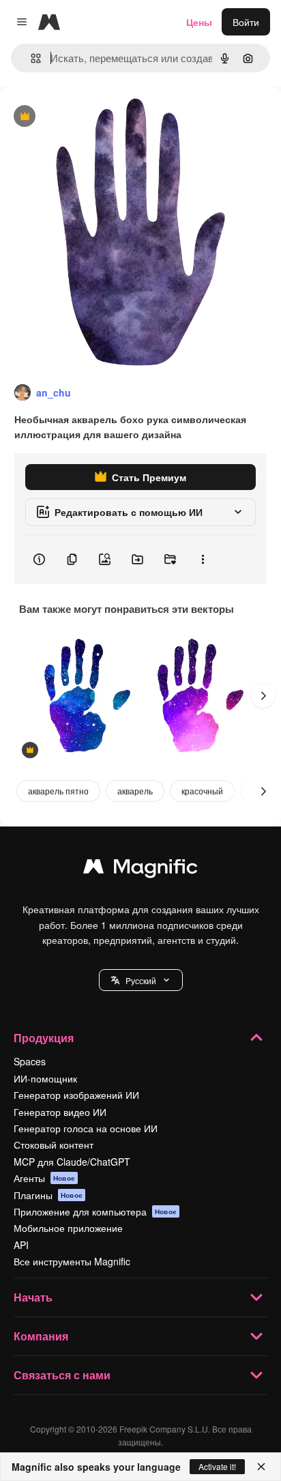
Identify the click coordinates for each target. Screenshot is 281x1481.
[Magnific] (140, 869)
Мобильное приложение (68, 1228)
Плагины (48, 1195)
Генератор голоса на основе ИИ (86, 1128)
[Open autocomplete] (30, 58)
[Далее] (263, 695)
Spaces (30, 1061)
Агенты (44, 1178)
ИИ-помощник (45, 1078)
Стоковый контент (53, 1144)
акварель (135, 790)
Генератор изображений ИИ (76, 1095)
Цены (199, 22)
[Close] (261, 1466)
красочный (202, 790)
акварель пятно (58, 790)
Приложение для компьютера (95, 1211)
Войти (246, 22)
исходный (91, 117)
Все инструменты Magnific (72, 1261)
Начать (33, 1297)
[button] (141, 980)
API (21, 1245)
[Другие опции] (202, 559)
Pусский (140, 980)
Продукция (44, 1038)
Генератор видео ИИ (60, 1112)
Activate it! (217, 1466)
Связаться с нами (62, 1375)
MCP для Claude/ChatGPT (72, 1161)
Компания (41, 1336)
